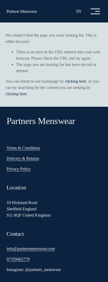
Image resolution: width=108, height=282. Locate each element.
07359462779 (18, 259)
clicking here (75, 81)
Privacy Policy (19, 169)
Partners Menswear (22, 11)
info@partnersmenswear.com (31, 248)
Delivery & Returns (23, 158)
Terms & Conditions (23, 148)
